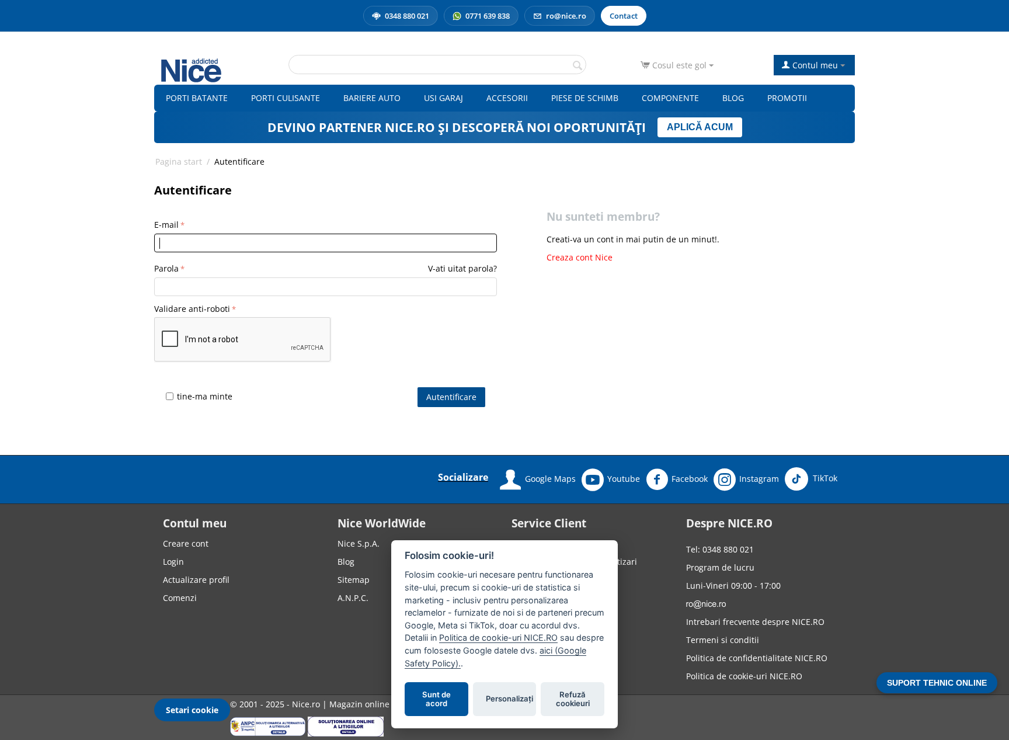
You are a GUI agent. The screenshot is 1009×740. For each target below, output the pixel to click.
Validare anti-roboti (192, 308)
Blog (733, 97)
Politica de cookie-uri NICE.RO (744, 676)
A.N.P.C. (353, 597)
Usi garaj (443, 97)
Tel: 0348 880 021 (720, 549)
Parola (166, 268)
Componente (670, 97)
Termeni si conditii (722, 639)
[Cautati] (577, 65)
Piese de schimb (584, 97)
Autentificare (451, 396)
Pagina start (178, 161)
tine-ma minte (204, 396)
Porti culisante (285, 97)
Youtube (623, 478)
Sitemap (354, 579)
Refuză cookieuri (573, 699)
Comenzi (180, 597)
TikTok (823, 478)
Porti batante (197, 97)
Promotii (787, 97)
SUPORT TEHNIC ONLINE (937, 682)
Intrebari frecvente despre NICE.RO (755, 621)
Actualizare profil (196, 579)
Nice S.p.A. (359, 543)
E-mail (166, 224)
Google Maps (550, 478)
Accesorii (507, 97)
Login (173, 561)
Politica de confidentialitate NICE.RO (756, 657)
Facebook (689, 478)
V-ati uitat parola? (462, 268)
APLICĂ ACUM (700, 127)
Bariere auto (372, 97)
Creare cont (185, 543)
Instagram (759, 478)
